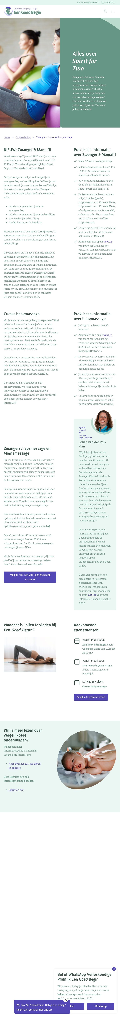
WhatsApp (101, 1006)
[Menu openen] (113, 11)
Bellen (70, 1006)
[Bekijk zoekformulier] (105, 11)
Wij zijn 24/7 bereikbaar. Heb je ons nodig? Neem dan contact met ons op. (41, 1007)
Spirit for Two (16, 789)
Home (7, 137)
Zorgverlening (23, 137)
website (107, 241)
